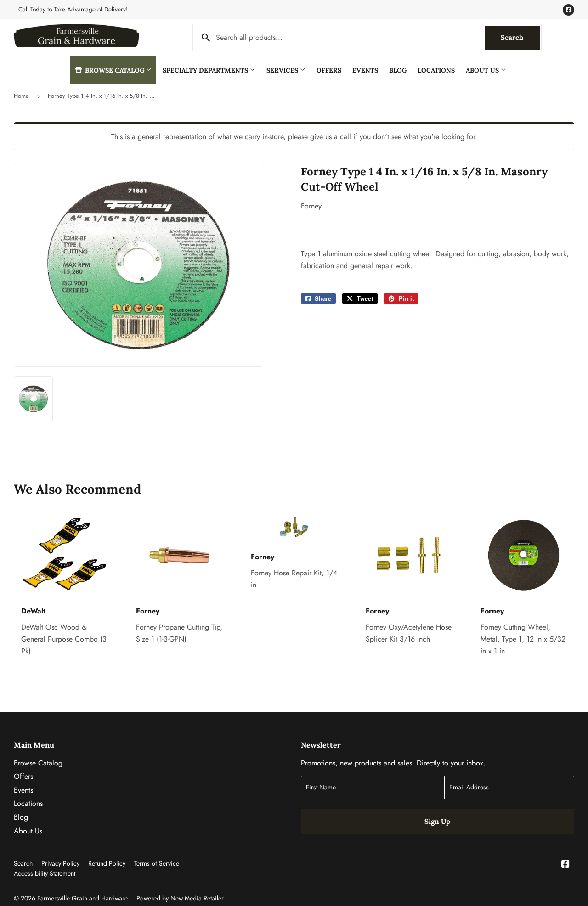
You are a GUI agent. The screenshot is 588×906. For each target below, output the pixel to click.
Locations (436, 70)
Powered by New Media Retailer (180, 898)
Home (21, 95)
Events (365, 70)
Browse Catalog (114, 70)
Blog (398, 70)
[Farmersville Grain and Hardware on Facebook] (565, 865)
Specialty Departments (206, 70)
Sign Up (437, 821)
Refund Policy (106, 863)
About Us (483, 70)
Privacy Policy (60, 863)
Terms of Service (156, 863)
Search (520, 37)
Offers (329, 70)
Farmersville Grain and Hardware (82, 898)
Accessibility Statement (44, 873)
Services (283, 70)
